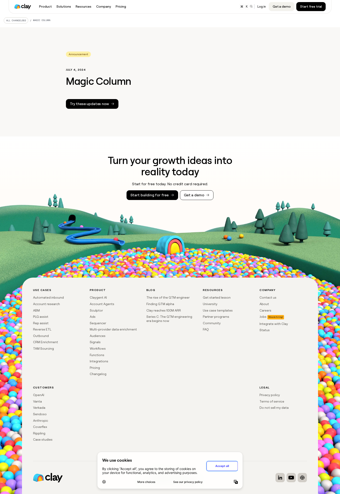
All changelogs (16, 20)
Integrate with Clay (274, 324)
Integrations (99, 361)
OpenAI (38, 395)
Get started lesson (217, 297)
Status (265, 330)
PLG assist (40, 316)
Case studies (43, 439)
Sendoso (40, 414)
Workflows (98, 348)
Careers (265, 310)
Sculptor (96, 310)
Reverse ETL (42, 329)
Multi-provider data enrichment (113, 329)
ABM (36, 310)
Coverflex (40, 427)
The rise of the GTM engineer (168, 297)
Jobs (263, 316)
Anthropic (40, 420)
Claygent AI (98, 297)
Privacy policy (270, 395)
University (210, 304)
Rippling (39, 433)
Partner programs (216, 316)
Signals (95, 342)
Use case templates (218, 310)
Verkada (39, 407)
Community (212, 323)
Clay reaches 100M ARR (163, 310)
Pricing (95, 368)
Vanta (37, 401)
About (264, 304)
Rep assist (41, 323)
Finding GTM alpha (160, 304)
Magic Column (41, 20)
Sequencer (98, 323)
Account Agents (102, 304)
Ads (93, 316)
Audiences (97, 336)
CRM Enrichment (45, 342)
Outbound (41, 336)
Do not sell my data (274, 407)
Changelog (98, 374)
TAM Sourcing (43, 348)
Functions (97, 355)
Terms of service (272, 401)
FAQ (206, 329)
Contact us (268, 297)
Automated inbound (48, 297)
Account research (46, 304)
